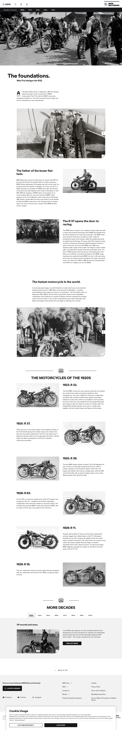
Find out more (72, 643)
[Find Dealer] (21, 4)
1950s (45, 10)
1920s (22, 10)
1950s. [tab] (48, 615)
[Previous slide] (18, 641)
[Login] (27, 4)
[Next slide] (103, 133)
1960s (53, 10)
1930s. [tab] (31, 615)
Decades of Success (10, 10)
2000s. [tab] (90, 615)
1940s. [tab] (40, 615)
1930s (30, 10)
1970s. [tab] (65, 615)
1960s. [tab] (57, 615)
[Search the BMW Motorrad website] (15, 4)
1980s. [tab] (73, 615)
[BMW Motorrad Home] (111, 4)
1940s (38, 10)
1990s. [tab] (82, 615)
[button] (7, 4)
